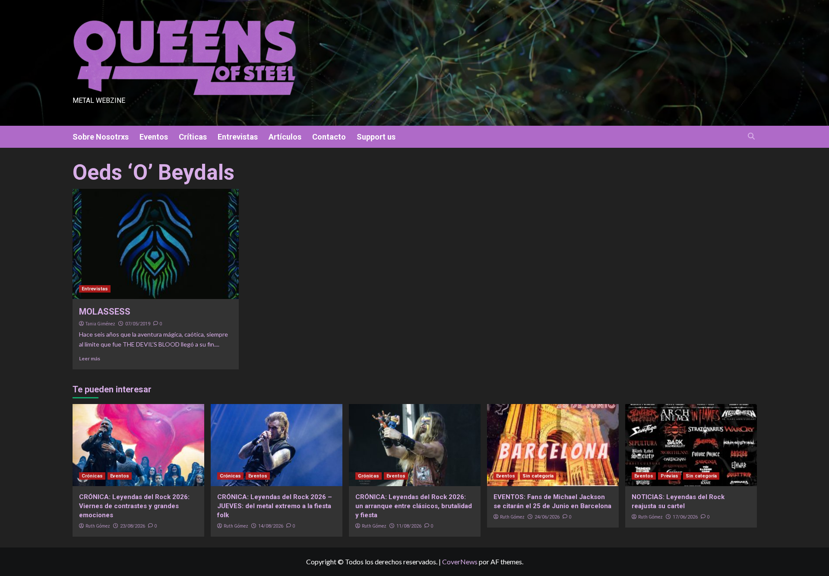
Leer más (89, 358)
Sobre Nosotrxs (101, 136)
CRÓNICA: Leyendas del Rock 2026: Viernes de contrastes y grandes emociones (134, 506)
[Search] (751, 136)
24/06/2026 (547, 517)
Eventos (153, 136)
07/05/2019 (137, 324)
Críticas (193, 136)
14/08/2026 (270, 526)
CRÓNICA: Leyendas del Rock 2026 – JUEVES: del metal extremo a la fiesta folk (274, 506)
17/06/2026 (685, 517)
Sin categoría (538, 476)
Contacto (329, 136)
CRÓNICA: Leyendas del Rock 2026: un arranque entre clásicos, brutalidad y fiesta (413, 506)
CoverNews (460, 561)
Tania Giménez (100, 324)
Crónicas (92, 476)
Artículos (285, 136)
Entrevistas (238, 136)
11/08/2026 (408, 526)
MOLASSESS (104, 311)
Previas (669, 476)
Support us (376, 136)
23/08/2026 (132, 526)
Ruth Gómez (97, 526)
